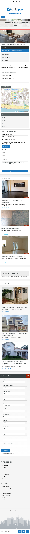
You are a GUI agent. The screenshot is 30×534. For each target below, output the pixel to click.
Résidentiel (5, 472)
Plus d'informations (10, 205)
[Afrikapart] (15, 9)
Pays (4, 379)
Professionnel (5, 465)
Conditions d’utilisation (7, 499)
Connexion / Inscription (19, 5)
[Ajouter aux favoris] (3, 31)
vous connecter (10, 276)
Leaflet (16, 111)
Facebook (6, 117)
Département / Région (8, 385)
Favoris (8, 5)
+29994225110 (12, 139)
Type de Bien (6, 403)
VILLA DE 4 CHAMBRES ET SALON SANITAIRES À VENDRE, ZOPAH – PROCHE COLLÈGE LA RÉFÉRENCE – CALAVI (14, 363)
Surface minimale (8, 437)
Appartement (6, 474)
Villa (4, 476)
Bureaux (5, 469)
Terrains (4, 478)
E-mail (5, 126)
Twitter (5, 120)
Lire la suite (19, 309)
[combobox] (15, 382)
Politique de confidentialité (8, 502)
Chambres (5, 420)
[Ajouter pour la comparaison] (1, 30)
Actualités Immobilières (7, 488)
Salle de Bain (6, 426)
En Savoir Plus (5, 146)
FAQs (4, 497)
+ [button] (3, 90)
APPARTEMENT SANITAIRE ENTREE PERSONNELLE (13, 256)
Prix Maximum (6, 414)
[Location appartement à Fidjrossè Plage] (15, 98)
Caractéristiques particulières (8, 453)
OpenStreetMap (21, 111)
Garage (4, 432)
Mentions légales (6, 495)
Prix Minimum (6, 408)
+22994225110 (10, 136)
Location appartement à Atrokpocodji (10, 228)
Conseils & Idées (6, 486)
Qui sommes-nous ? (7, 493)
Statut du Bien (6, 397)
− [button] (3, 92)
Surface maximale (8, 443)
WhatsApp (6, 123)
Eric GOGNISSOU (5, 531)
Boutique (5, 467)
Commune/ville (6, 391)
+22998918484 (10, 134)
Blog (3, 491)
